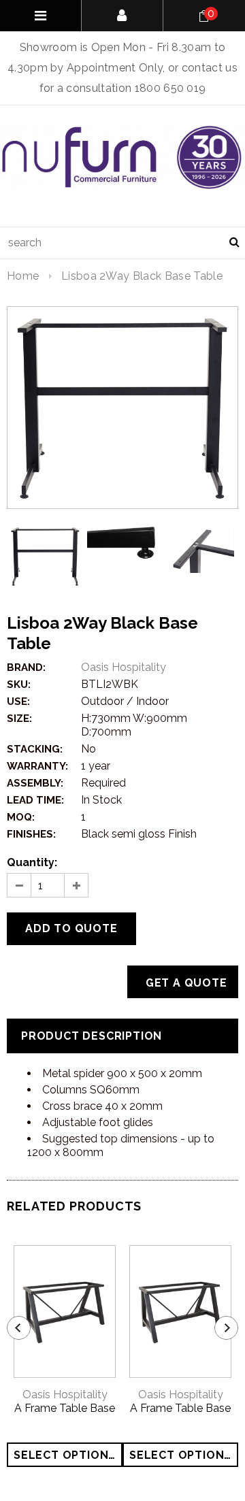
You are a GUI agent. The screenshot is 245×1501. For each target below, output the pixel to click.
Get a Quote (186, 982)
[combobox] (122, 243)
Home (23, 275)
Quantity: (32, 862)
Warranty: (37, 766)
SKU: (19, 684)
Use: (18, 701)
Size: (19, 718)
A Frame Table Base (64, 1408)
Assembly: (35, 783)
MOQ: (21, 817)
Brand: (26, 667)
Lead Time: (35, 800)
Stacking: (35, 749)
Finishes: (31, 834)
